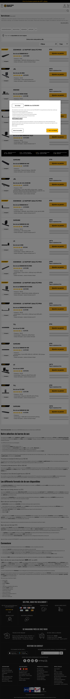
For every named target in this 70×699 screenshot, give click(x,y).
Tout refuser (17, 105)
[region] (35, 117)
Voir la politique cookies (17, 118)
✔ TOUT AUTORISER (52, 130)
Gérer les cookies (17, 130)
